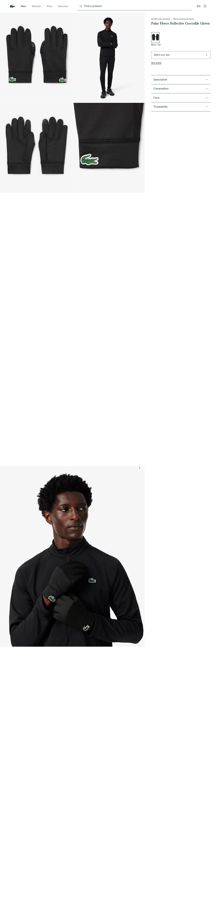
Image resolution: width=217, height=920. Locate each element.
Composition (161, 88)
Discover (63, 6)
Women (36, 6)
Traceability (160, 107)
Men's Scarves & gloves (183, 19)
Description (160, 79)
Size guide (156, 63)
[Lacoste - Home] (12, 6)
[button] (205, 6)
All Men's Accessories (160, 19)
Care (156, 98)
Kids (49, 6)
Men (23, 6)
